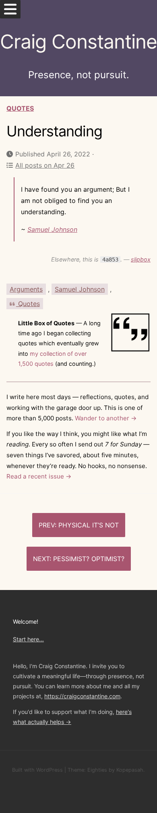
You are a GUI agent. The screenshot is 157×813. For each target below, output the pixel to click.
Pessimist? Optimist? (88, 559)
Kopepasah (129, 770)
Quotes (20, 108)
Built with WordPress (37, 770)
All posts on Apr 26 (44, 165)
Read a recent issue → (39, 476)
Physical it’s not (88, 525)
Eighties (97, 770)
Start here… (28, 639)
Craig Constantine (78, 41)
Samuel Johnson (52, 229)
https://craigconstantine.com (82, 696)
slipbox (141, 259)
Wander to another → (106, 418)
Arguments (26, 289)
